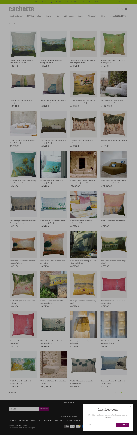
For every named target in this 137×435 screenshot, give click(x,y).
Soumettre (122, 425)
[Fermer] (130, 406)
